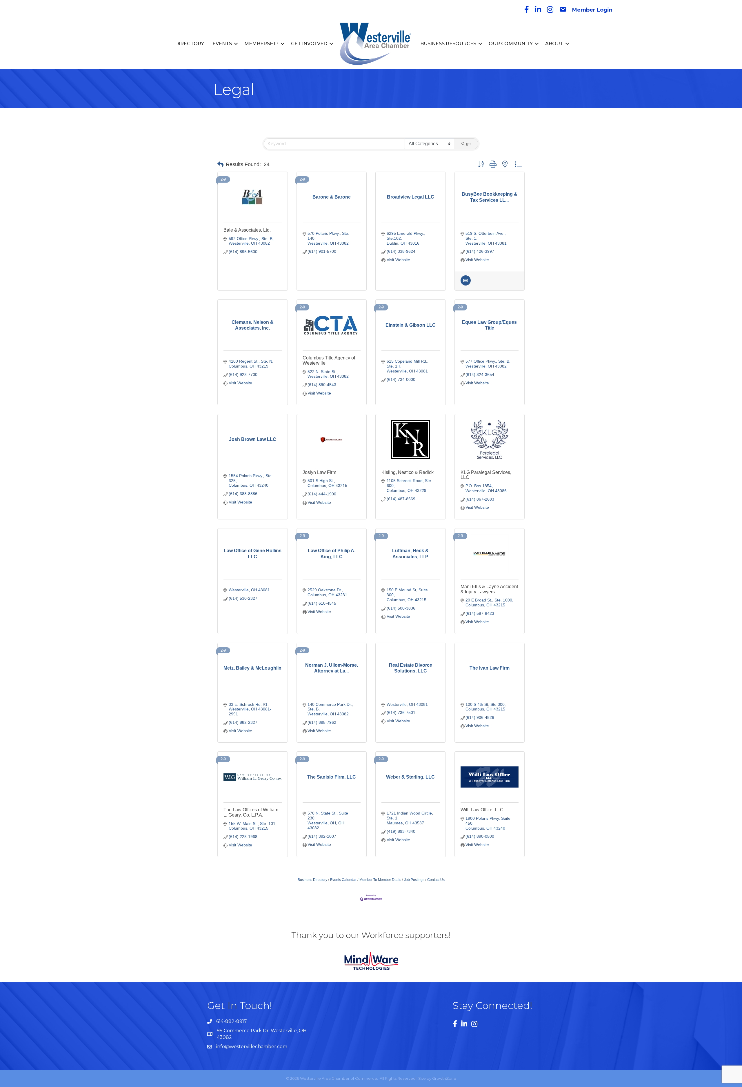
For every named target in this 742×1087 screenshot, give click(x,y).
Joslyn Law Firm (319, 472)
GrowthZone (444, 1078)
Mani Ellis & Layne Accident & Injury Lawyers (489, 589)
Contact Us (436, 880)
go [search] (468, 143)
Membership (261, 43)
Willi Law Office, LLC (482, 809)
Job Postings (414, 880)
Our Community (511, 43)
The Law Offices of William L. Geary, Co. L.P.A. (250, 812)
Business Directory (312, 880)
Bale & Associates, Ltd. (247, 230)
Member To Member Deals (380, 880)
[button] (220, 164)
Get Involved (309, 43)
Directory (189, 43)
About (554, 43)
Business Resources (448, 43)
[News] (466, 284)
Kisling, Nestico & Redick (407, 472)
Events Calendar (343, 880)
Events (222, 43)
